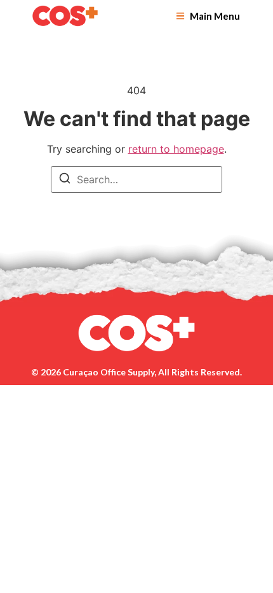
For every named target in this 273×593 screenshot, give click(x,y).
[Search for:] (136, 179)
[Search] (64, 180)
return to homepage (176, 149)
